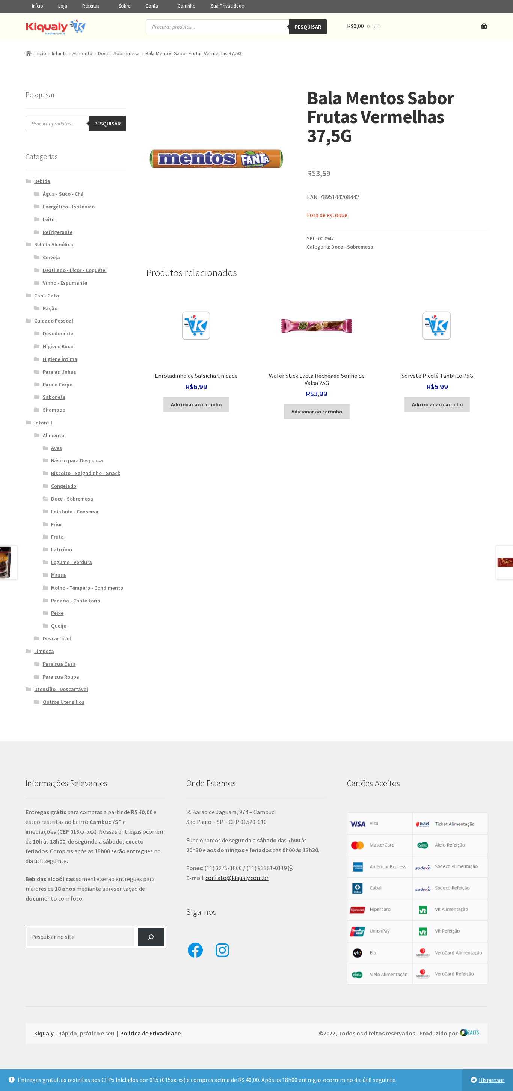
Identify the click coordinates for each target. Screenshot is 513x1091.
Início (37, 6)
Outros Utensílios (63, 702)
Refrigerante (57, 232)
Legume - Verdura (71, 562)
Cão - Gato (46, 295)
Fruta (57, 536)
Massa (58, 575)
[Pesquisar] (151, 937)
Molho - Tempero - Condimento (87, 587)
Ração (50, 308)
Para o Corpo (57, 384)
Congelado (63, 486)
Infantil (59, 53)
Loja (62, 6)
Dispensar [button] (491, 1079)
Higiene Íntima (60, 359)
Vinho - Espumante (65, 282)
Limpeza (44, 651)
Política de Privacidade (150, 1033)
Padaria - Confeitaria (75, 600)
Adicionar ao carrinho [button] (196, 404)
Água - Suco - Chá (63, 193)
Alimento (82, 53)
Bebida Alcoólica (53, 244)
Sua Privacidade (227, 6)
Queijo (58, 625)
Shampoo (54, 409)
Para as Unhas (59, 371)
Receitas (90, 6)
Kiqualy (44, 1033)
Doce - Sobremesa (119, 53)
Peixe (57, 613)
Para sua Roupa (61, 676)
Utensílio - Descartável (61, 689)
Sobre (124, 6)
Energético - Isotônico (69, 206)
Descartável (57, 638)
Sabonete (54, 397)
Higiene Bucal (59, 346)
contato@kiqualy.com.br (237, 877)
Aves (56, 448)
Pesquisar (308, 26)
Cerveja (51, 257)
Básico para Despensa (77, 460)
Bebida (42, 181)
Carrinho (187, 6)
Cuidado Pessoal (53, 320)
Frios (57, 524)
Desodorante (58, 333)
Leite (48, 219)
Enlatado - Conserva (74, 511)
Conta (151, 6)
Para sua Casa (59, 664)
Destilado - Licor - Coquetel (75, 270)
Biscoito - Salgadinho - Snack (85, 473)
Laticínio (61, 549)
